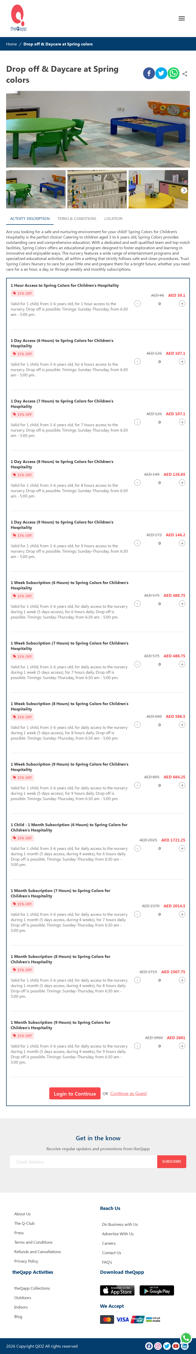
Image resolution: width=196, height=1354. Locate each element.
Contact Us (111, 1252)
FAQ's (107, 1262)
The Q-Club (24, 1223)
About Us (22, 1213)
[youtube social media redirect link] (176, 1346)
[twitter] (161, 73)
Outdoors (22, 1297)
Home (11, 43)
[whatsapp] (173, 73)
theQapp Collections (32, 1288)
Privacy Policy (26, 1261)
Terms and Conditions (33, 1242)
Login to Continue (75, 1093)
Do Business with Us (120, 1224)
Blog (18, 1316)
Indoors (21, 1307)
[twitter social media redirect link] (167, 1346)
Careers (109, 1243)
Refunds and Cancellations (37, 1251)
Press (19, 1232)
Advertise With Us (118, 1233)
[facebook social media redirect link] (149, 1346)
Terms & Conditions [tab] (77, 218)
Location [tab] (113, 218)
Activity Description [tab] (30, 218)
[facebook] (149, 73)
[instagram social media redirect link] (158, 1346)
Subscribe (171, 1161)
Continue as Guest (128, 1093)
